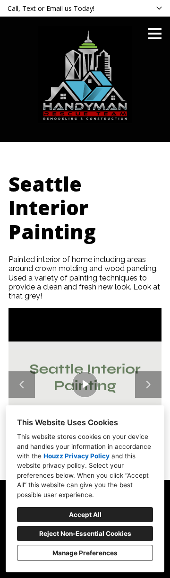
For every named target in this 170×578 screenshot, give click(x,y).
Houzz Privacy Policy (76, 456)
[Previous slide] (21, 384)
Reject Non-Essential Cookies (85, 533)
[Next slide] (148, 384)
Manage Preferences (85, 553)
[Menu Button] (154, 33)
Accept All (85, 514)
